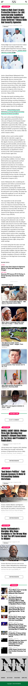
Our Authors (17, 677)
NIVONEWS (3, 677)
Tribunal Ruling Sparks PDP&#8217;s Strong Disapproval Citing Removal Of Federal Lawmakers (12, 111)
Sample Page (24, 677)
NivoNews (6, 26)
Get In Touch (9, 677)
